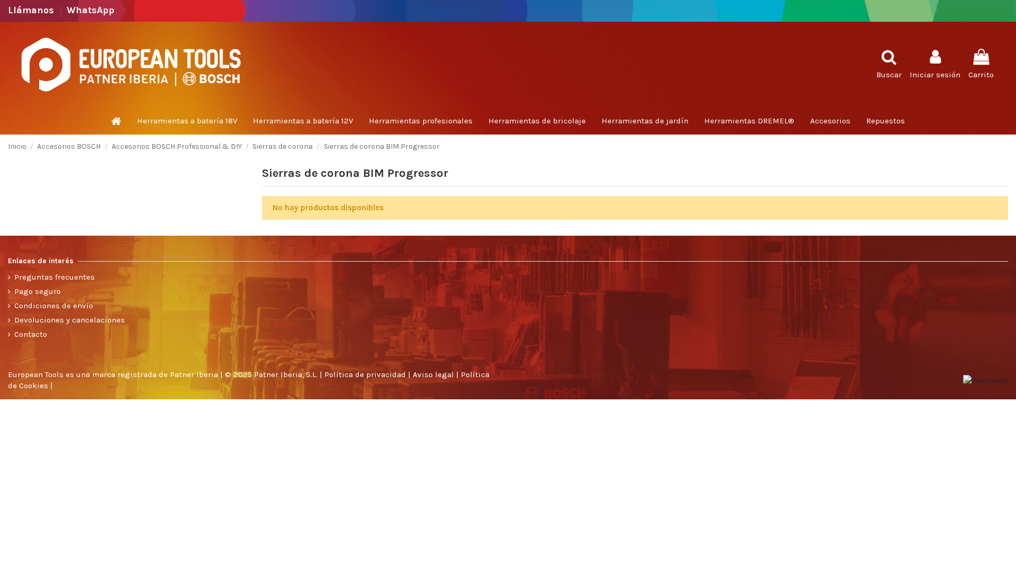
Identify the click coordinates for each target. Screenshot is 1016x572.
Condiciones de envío (53, 305)
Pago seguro (37, 291)
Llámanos (32, 10)
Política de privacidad (365, 374)
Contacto (30, 334)
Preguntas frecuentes (54, 277)
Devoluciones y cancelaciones (69, 320)
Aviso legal (433, 374)
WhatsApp (90, 10)
